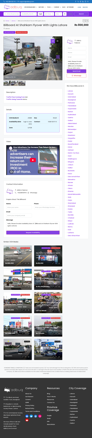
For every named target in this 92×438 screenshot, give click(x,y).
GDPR (27, 402)
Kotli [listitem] (69, 230)
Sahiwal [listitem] (70, 150)
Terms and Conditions (32, 411)
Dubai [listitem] (70, 141)
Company (56, 7)
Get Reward (70, 7)
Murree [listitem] (70, 182)
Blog (63, 7)
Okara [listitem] (70, 188)
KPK (48, 421)
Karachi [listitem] (70, 94)
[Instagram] (40, 416)
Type (40, 14)
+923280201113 (22, 193)
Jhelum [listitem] (70, 165)
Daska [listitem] (70, 209)
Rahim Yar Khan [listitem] (73, 153)
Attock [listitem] (70, 185)
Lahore (14, 21)
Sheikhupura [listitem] (72, 159)
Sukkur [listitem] (70, 168)
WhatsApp (33, 193)
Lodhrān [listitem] (71, 224)
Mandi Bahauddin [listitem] (74, 194)
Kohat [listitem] (70, 147)
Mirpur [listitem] (70, 221)
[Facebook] (27, 416)
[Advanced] (65, 14)
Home (7, 21)
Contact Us (51, 402)
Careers (28, 399)
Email (8, 212)
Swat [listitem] (70, 156)
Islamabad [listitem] (72, 97)
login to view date (11, 258)
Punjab (49, 415)
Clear (70, 14)
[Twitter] (31, 416)
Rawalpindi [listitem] (72, 100)
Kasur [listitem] (70, 174)
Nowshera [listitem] (71, 135)
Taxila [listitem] (70, 212)
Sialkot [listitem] (70, 120)
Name (8, 204)
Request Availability (33, 232)
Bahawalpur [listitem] (72, 129)
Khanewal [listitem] (71, 206)
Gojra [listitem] (70, 200)
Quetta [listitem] (70, 117)
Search (81, 14)
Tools (49, 7)
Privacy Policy (29, 405)
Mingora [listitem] (71, 162)
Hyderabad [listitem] (72, 115)
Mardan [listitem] (71, 126)
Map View (41, 7)
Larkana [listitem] (71, 233)
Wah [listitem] (69, 197)
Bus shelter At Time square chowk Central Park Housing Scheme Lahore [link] (48, 255)
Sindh (49, 418)
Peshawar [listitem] (71, 103)
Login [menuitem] (79, 7)
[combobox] (29, 14)
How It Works (51, 396)
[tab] (53, 41)
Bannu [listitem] (70, 227)
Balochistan (51, 424)
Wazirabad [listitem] (72, 203)
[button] (84, 20)
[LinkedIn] (35, 416)
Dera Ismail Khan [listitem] (74, 177)
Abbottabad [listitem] (72, 123)
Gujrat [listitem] (70, 132)
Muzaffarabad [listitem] (73, 144)
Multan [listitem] (70, 112)
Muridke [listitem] (70, 215)
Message (9, 220)
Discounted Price (9, 32)
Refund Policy (29, 408)
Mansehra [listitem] (71, 179)
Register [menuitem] (85, 7)
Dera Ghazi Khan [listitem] (74, 236)
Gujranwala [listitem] (72, 109)
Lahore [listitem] (70, 91)
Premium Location (22, 32)
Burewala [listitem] (71, 171)
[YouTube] (27, 420)
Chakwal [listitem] (71, 218)
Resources (50, 399)
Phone (36, 204)
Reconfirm (27, 341)
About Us (28, 394)
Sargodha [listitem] (71, 138)
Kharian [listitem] (70, 191)
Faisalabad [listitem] (72, 106)
